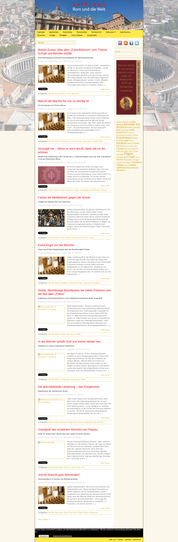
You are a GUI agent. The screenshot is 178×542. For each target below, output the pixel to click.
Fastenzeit (69, 190)
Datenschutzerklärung (62, 536)
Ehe (133, 130)
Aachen (119, 122)
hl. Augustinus (65, 379)
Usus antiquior (77, 35)
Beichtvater (59, 512)
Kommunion (126, 146)
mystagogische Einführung (89, 190)
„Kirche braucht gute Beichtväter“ (59, 474)
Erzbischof (121, 132)
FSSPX (135, 138)
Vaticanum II (111, 32)
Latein (135, 146)
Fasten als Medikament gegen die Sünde (64, 197)
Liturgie (52, 35)
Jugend (131, 140)
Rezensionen (82, 32)
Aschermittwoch (54, 238)
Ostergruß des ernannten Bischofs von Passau (68, 429)
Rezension (128, 160)
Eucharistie (120, 135)
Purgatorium (88, 422)
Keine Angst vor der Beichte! (56, 245)
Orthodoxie (120, 154)
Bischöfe (128, 127)
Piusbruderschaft (122, 157)
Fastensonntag (58, 190)
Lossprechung (76, 141)
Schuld (94, 141)
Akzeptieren (44, 536)
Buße (63, 94)
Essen (68, 94)
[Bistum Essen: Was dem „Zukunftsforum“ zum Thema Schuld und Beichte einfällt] (51, 82)
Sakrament (75, 94)
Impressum (137, 539)
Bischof (120, 127)
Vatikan (120, 165)
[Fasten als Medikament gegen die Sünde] (51, 226)
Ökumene (41, 35)
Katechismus (125, 32)
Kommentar (67, 32)
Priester (120, 159)
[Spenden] (120, 45)
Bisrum (57, 94)
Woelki (126, 165)
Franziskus (123, 137)
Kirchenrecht (96, 32)
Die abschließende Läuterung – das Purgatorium (69, 386)
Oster (73, 467)
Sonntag (103, 190)
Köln (131, 146)
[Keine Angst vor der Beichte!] (51, 274)
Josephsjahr (92, 35)
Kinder (136, 143)
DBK (118, 130)
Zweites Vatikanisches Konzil (127, 166)
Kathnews (130, 143)
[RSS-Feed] (126, 45)
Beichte (51, 94)
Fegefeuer (62, 422)
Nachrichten (54, 32)
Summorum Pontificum (123, 162)
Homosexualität (122, 140)
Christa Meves (65, 141)
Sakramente (86, 141)
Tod (94, 422)
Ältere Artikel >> (44, 519)
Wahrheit (100, 422)
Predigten (63, 35)
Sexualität (136, 160)
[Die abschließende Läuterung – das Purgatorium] (51, 402)
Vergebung (96, 283)
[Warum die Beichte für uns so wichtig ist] (51, 130)
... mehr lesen (104, 89)
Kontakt (120, 539)
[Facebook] (131, 45)
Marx (126, 149)
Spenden (128, 539)
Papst (128, 154)
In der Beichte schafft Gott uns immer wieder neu (69, 341)
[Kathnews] (89, 29)
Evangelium (128, 135)
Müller (126, 151)
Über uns (112, 539)
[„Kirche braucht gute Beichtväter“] (51, 503)
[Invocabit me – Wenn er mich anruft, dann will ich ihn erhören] (51, 183)
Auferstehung (53, 467)
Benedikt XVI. (132, 124)
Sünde (100, 141)
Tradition (137, 162)
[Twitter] (137, 45)
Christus (136, 127)
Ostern (78, 467)
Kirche (119, 146)
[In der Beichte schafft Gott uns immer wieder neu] (51, 357)
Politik (132, 157)
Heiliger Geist (72, 422)
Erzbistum (131, 132)
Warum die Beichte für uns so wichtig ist (63, 101)
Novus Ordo (133, 151)
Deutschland (125, 130)
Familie (135, 135)
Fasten (68, 238)
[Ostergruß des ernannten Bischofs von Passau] (46, 442)
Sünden (78, 334)
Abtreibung (127, 122)
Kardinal (121, 143)
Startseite (41, 32)
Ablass (50, 422)
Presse (137, 157)
